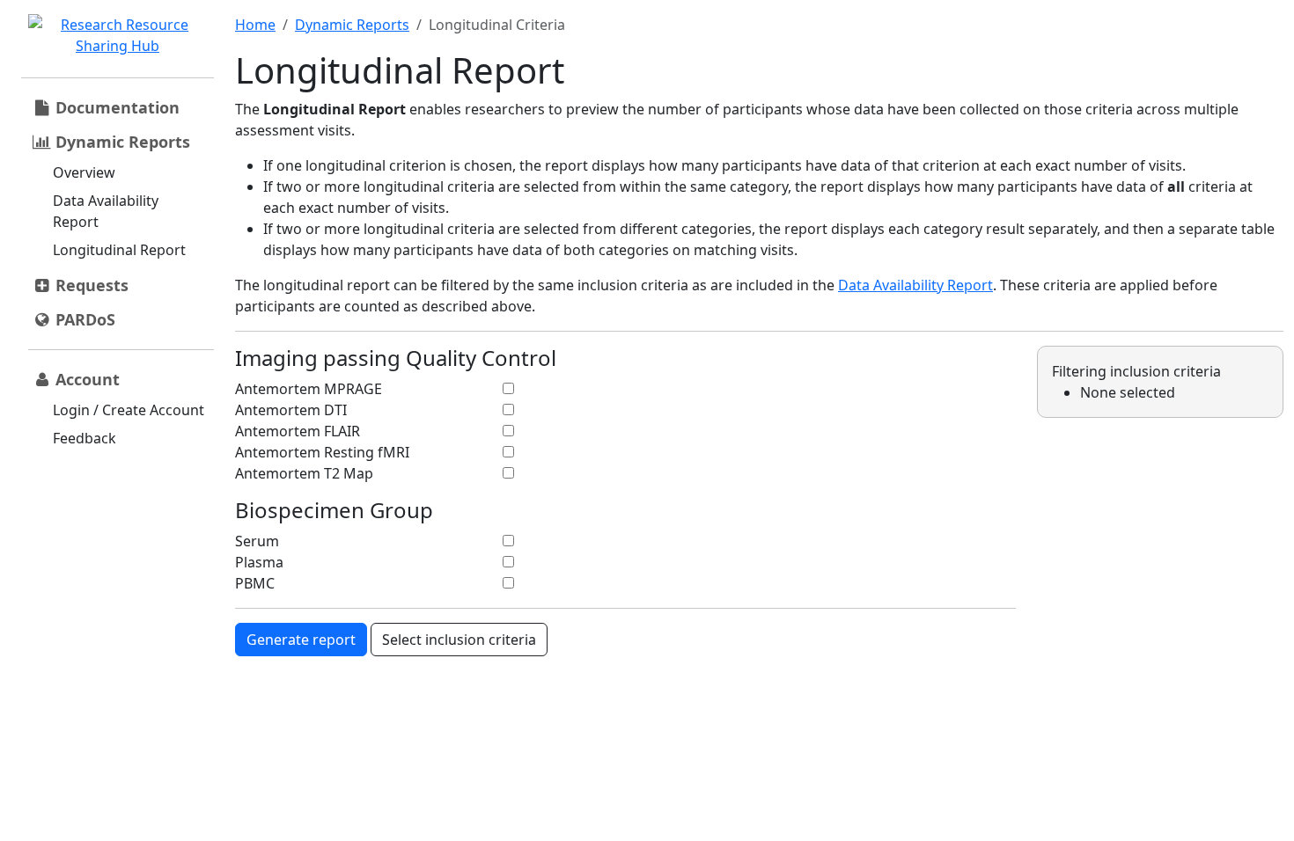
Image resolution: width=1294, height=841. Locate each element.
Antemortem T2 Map (304, 473)
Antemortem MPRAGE (308, 389)
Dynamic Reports (352, 24)
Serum (257, 541)
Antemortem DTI (291, 410)
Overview (84, 172)
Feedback (84, 438)
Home (255, 24)
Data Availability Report (105, 211)
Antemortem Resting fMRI (322, 452)
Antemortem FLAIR (297, 431)
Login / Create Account (128, 410)
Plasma (259, 562)
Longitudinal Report (119, 250)
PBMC (255, 583)
